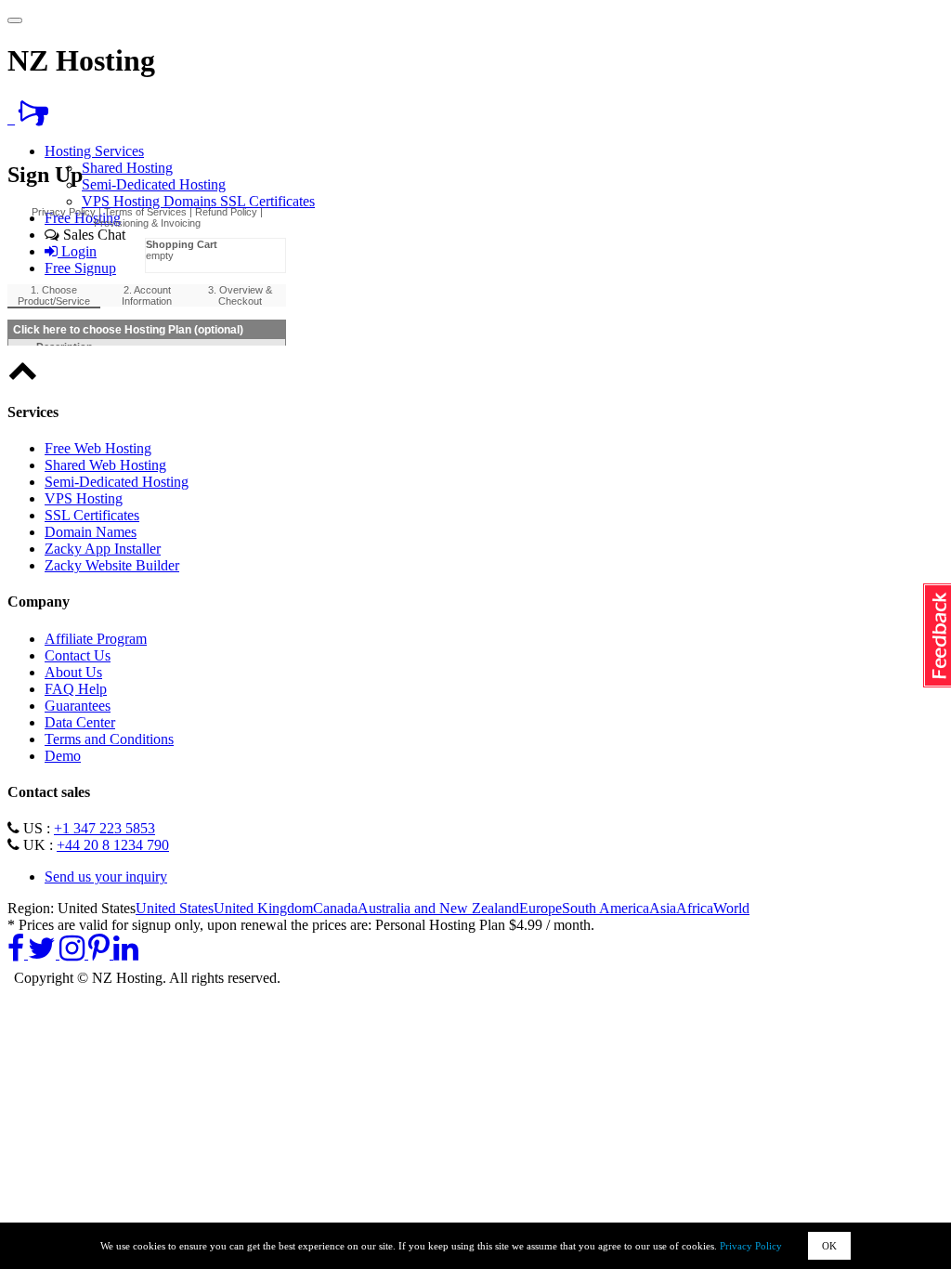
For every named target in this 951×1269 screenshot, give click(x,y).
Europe (540, 908)
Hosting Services (94, 151)
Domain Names (91, 532)
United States (175, 908)
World (731, 908)
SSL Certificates (267, 201)
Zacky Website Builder (112, 565)
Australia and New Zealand (438, 908)
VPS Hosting (122, 201)
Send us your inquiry (106, 876)
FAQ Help (76, 689)
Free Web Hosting (98, 448)
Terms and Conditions (109, 739)
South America (605, 908)
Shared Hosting (127, 168)
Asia (662, 908)
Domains (191, 201)
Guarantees (78, 705)
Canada (335, 908)
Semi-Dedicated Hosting (154, 184)
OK (829, 1245)
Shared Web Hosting (105, 465)
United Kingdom (263, 908)
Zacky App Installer (103, 548)
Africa (694, 908)
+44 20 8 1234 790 (113, 845)
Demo (63, 756)
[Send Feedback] (33, 118)
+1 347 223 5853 (104, 828)
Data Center (80, 722)
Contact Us (78, 655)
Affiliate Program (96, 639)
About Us (73, 672)
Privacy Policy (751, 1245)
